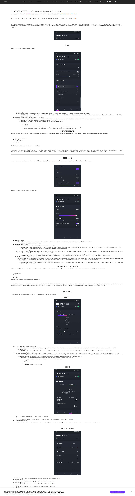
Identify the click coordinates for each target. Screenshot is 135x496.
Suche (116, 1)
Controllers (39, 1)
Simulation (47, 1)
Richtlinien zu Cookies (49, 492)
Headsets (31, 1)
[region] (67, 492)
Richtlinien (109, 1)
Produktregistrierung (99, 1)
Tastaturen (55, 1)
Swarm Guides (88, 1)
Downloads (69, 1)
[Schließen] (131, 491)
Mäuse (62, 1)
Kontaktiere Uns (78, 1)
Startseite (24, 1)
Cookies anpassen (118, 492)
